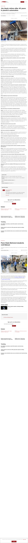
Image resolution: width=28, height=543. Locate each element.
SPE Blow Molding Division (5, 250)
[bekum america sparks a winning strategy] (4, 308)
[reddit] (15, 18)
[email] (16, 18)
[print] (26, 18)
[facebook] (11, 18)
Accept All (14, 541)
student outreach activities (6, 279)
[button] (1, 1)
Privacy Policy (24, 539)
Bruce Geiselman (3, 15)
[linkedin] (12, 18)
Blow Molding (3, 240)
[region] (14, 540)
